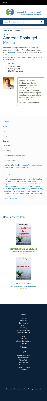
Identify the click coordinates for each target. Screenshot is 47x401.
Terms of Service (23, 358)
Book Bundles (23, 323)
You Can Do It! (9, 52)
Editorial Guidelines (23, 365)
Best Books (23, 320)
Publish (23, 325)
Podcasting (23, 328)
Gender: (6, 122)
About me (6, 174)
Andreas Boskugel (28, 251)
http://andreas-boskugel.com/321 (15, 155)
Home (6, 34)
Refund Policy (23, 362)
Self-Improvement (16, 286)
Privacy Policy (23, 360)
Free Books (23, 318)
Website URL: (8, 151)
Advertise (23, 370)
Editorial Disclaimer (23, 367)
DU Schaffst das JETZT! (23, 249)
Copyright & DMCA (23, 355)
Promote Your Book (23, 330)
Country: (6, 141)
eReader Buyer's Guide (23, 341)
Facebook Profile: (9, 160)
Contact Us (23, 343)
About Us (23, 339)
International (17, 251)
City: (4, 131)
